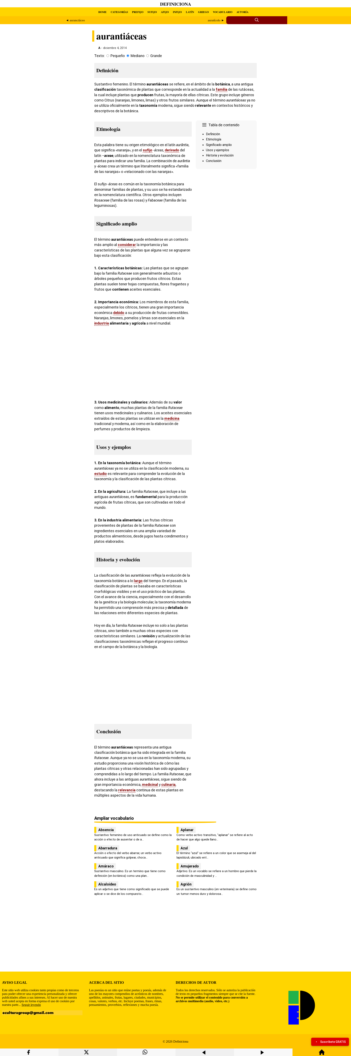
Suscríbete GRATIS (333, 1041)
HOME (102, 12)
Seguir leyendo (31, 1004)
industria (101, 323)
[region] (226, 205)
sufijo (147, 150)
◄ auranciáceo (75, 20)
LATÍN (190, 12)
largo (138, 581)
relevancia (126, 790)
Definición (213, 134)
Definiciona (175, 4)
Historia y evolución (220, 155)
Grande (156, 56)
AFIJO (165, 12)
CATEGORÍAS (119, 12)
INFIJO (177, 12)
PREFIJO (137, 12)
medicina (171, 418)
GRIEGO (203, 12)
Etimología (213, 139)
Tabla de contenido (223, 125)
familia (221, 89)
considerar (127, 245)
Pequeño (117, 56)
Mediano (137, 56)
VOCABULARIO (222, 12)
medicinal (150, 785)
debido (118, 313)
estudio (100, 474)
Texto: (99, 56)
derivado (172, 150)
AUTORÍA (242, 12)
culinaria (168, 785)
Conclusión (213, 161)
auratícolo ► (216, 20)
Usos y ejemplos (217, 150)
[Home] (322, 1054)
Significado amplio (219, 145)
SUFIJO (152, 12)
